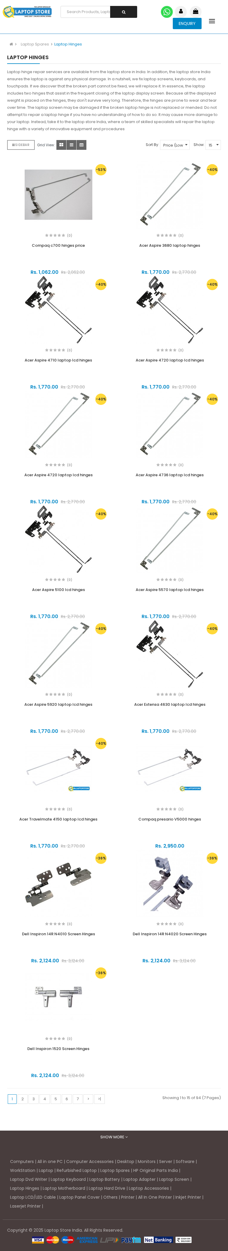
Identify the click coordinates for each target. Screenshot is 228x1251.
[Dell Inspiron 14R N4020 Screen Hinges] (169, 883)
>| (99, 1099)
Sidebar (22, 145)
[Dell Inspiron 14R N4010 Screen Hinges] (58, 883)
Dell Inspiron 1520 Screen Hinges (58, 1049)
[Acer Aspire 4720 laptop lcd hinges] (169, 310)
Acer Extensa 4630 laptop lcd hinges (169, 704)
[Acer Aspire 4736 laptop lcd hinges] (169, 424)
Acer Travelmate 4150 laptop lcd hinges (58, 819)
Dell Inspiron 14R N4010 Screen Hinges (58, 934)
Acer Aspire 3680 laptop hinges (169, 245)
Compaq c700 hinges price (58, 245)
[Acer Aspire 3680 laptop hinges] (169, 195)
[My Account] (181, 11)
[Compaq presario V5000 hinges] (169, 769)
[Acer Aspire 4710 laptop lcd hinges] (58, 310)
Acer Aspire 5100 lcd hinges (58, 590)
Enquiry (187, 23)
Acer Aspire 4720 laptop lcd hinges (170, 360)
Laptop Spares (35, 44)
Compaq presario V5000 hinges (169, 819)
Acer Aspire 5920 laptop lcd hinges (58, 704)
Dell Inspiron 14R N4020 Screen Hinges (170, 934)
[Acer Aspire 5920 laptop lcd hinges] (58, 654)
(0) (69, 235)
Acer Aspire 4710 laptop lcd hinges (58, 360)
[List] (71, 145)
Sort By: (152, 144)
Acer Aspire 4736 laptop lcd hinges (170, 475)
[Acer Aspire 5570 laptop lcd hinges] (169, 539)
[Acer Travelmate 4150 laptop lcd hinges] (58, 769)
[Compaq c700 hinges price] (58, 195)
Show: (199, 144)
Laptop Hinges (68, 44)
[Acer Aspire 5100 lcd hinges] (58, 539)
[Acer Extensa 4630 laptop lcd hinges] (169, 654)
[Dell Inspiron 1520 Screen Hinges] (58, 998)
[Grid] (61, 145)
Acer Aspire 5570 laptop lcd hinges (170, 590)
